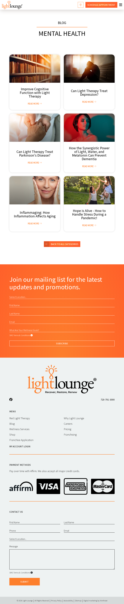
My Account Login (19, 446)
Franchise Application (21, 440)
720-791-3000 (108, 399)
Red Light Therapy (19, 418)
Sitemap (78, 600)
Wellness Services (19, 429)
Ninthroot (103, 600)
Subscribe (62, 343)
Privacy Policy (56, 600)
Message (13, 546)
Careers (68, 423)
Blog (12, 423)
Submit (24, 581)
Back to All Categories (64, 244)
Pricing (67, 429)
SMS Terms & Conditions (19, 335)
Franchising (70, 434)
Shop (12, 434)
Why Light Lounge (74, 418)
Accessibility (68, 600)
